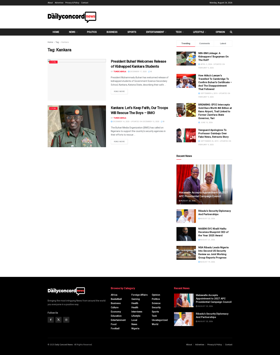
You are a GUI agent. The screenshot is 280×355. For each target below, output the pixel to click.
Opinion (220, 32)
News (72, 32)
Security (156, 307)
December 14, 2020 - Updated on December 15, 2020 (135, 121)
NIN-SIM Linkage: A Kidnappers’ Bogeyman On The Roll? (213, 56)
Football (115, 328)
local (53, 62)
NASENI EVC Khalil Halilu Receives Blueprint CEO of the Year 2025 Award (213, 232)
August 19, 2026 (207, 262)
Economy (116, 311)
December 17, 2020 (137, 72)
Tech (178, 32)
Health (134, 303)
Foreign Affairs (139, 295)
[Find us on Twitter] (58, 320)
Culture (114, 307)
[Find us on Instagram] (66, 320)
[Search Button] (231, 32)
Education (116, 316)
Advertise (59, 3)
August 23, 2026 (187, 201)
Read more (121, 91)
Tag (57, 42)
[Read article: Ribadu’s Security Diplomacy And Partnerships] (186, 216)
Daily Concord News (64, 345)
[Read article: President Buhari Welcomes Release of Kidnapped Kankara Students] (77, 80)
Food (114, 324)
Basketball (116, 299)
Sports (132, 32)
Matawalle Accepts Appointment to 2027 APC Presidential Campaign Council (214, 298)
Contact (84, 3)
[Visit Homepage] (72, 17)
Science (156, 303)
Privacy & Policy (72, 3)
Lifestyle (198, 32)
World (155, 324)
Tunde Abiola (120, 72)
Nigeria (135, 328)
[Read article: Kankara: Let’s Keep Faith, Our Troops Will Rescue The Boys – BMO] (77, 126)
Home (56, 32)
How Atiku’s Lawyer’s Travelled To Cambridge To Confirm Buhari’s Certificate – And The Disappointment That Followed (215, 82)
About (50, 3)
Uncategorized (160, 320)
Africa (114, 295)
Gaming (135, 299)
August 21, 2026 (207, 240)
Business (112, 32)
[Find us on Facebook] (51, 320)
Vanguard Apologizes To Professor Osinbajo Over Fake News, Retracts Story (213, 133)
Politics (92, 32)
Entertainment (155, 32)
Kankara (65, 42)
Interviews (136, 311)
